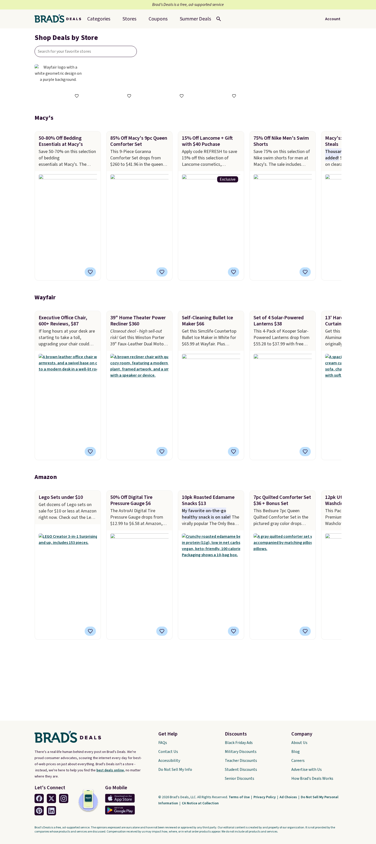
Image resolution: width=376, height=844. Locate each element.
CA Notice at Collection (200, 803)
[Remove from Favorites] (162, 272)
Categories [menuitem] (98, 19)
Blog (295, 751)
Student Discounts (241, 769)
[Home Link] (60, 19)
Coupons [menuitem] (158, 19)
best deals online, (110, 770)
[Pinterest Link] (39, 811)
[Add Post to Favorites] (90, 272)
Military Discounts (241, 751)
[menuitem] (195, 19)
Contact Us (168, 751)
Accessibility (169, 760)
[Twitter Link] (51, 798)
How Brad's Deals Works (312, 778)
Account (332, 18)
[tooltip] (77, 96)
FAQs (162, 742)
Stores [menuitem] (129, 19)
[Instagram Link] (64, 798)
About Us (299, 742)
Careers (298, 760)
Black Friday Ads (239, 742)
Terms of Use (239, 797)
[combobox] (86, 51)
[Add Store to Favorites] (77, 96)
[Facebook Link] (39, 798)
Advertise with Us (306, 769)
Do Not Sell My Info (175, 769)
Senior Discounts (239, 778)
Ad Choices (289, 797)
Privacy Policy (265, 797)
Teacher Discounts (241, 760)
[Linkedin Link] (51, 811)
